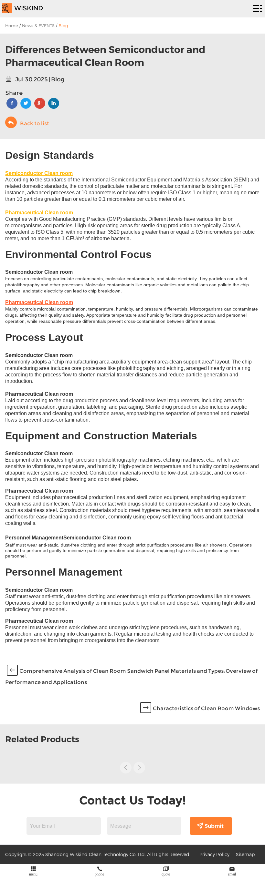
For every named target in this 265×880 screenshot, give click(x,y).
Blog (63, 25)
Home (11, 25)
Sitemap (245, 854)
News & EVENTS (38, 25)
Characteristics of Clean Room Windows (206, 708)
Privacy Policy (214, 854)
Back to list (34, 123)
